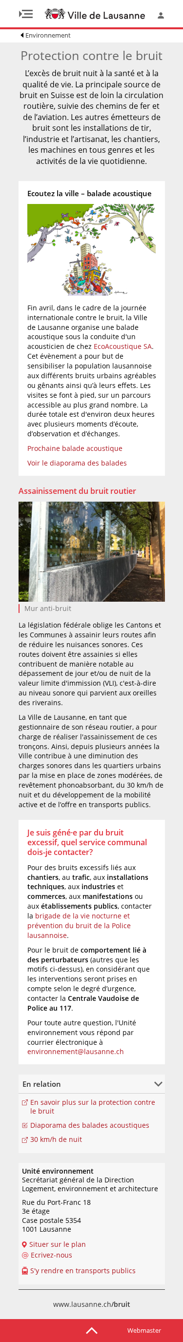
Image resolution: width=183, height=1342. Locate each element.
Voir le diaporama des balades (77, 463)
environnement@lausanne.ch (75, 1051)
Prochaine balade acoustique (74, 448)
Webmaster (144, 1330)
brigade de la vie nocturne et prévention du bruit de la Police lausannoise (79, 925)
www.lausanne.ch (91, 1304)
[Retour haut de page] (92, 1329)
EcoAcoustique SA (123, 346)
